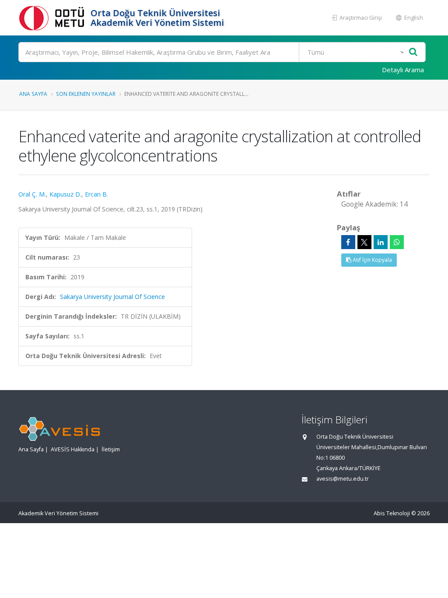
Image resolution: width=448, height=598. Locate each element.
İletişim (111, 449)
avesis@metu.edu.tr (342, 478)
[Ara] (413, 52)
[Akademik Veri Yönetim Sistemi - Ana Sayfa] (53, 17)
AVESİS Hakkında (72, 449)
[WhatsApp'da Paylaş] (397, 242)
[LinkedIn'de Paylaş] (381, 242)
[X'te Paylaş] (364, 242)
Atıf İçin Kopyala (371, 260)
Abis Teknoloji (392, 513)
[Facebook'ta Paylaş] (348, 242)
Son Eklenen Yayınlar (86, 93)
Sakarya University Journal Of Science (112, 296)
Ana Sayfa (33, 93)
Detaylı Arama (403, 69)
